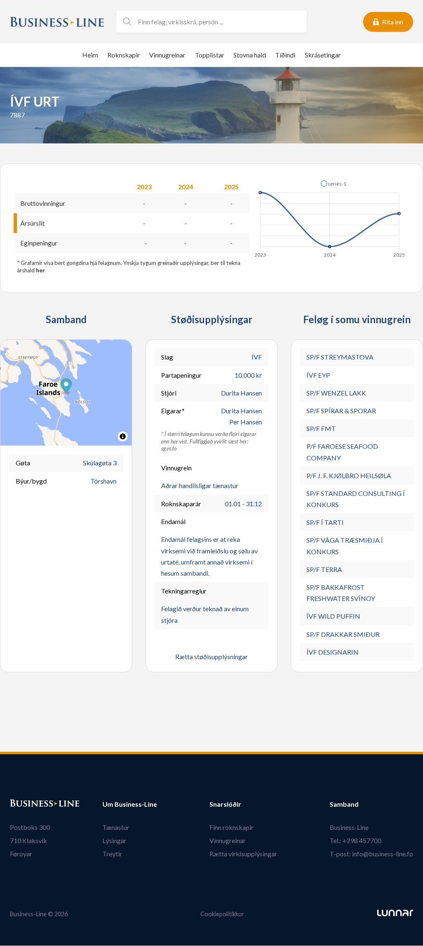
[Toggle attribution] (123, 436)
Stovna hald (249, 55)
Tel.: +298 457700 (355, 840)
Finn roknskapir (231, 827)
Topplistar (209, 55)
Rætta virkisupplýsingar (243, 854)
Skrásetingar (323, 55)
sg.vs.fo (169, 448)
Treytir (112, 854)
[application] (330, 216)
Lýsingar (114, 840)
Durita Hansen (241, 393)
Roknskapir (123, 55)
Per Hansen (245, 422)
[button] (333, 183)
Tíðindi (285, 55)
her (40, 270)
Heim (90, 55)
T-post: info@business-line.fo (371, 854)
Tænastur (115, 827)
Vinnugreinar (167, 55)
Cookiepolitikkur (222, 913)
